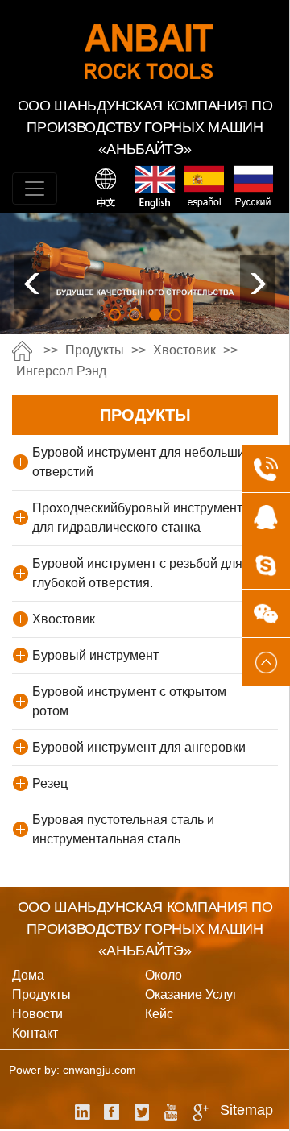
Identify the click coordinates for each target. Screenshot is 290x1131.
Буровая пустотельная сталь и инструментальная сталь (123, 829)
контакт (35, 1033)
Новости (37, 1014)
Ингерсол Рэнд (61, 371)
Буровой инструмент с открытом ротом (129, 701)
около (163, 975)
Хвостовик (184, 350)
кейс (159, 1014)
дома (28, 975)
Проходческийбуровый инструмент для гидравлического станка (137, 517)
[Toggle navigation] (34, 188)
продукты (94, 350)
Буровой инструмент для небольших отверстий (141, 461)
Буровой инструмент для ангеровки (139, 747)
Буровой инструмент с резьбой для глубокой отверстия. (137, 573)
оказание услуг (191, 994)
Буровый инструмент (95, 655)
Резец (50, 783)
